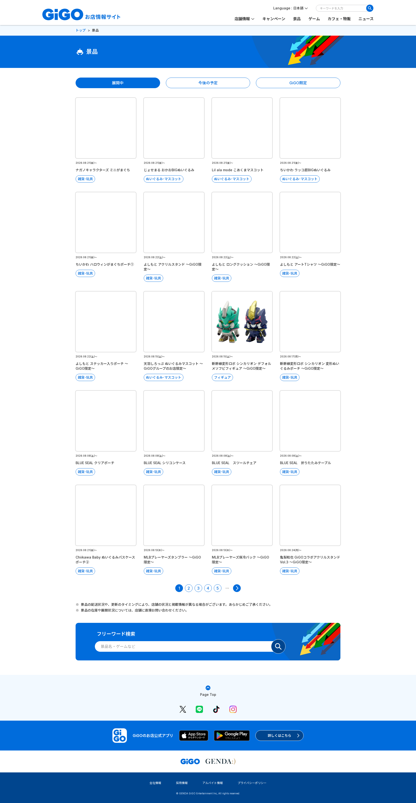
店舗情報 (242, 18)
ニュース (366, 18)
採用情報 (182, 783)
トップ (81, 30)
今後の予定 (208, 82)
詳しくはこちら (279, 735)
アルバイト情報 (212, 783)
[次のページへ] (237, 588)
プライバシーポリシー (252, 783)
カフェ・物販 (339, 18)
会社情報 (155, 783)
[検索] (370, 8)
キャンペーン (273, 18)
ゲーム (314, 18)
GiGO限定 (298, 82)
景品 (297, 18)
